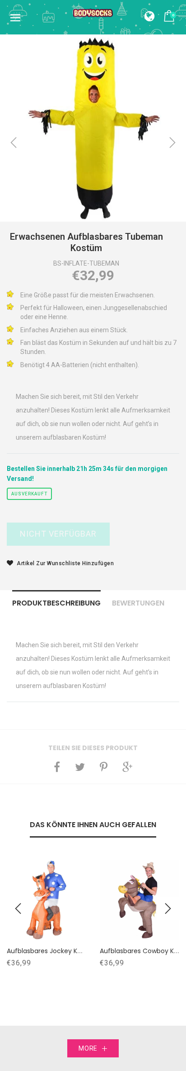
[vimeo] (103, 766)
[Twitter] (80, 766)
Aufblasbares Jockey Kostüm (52, 950)
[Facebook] (57, 766)
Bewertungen (138, 603)
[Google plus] (127, 766)
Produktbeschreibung (56, 603)
